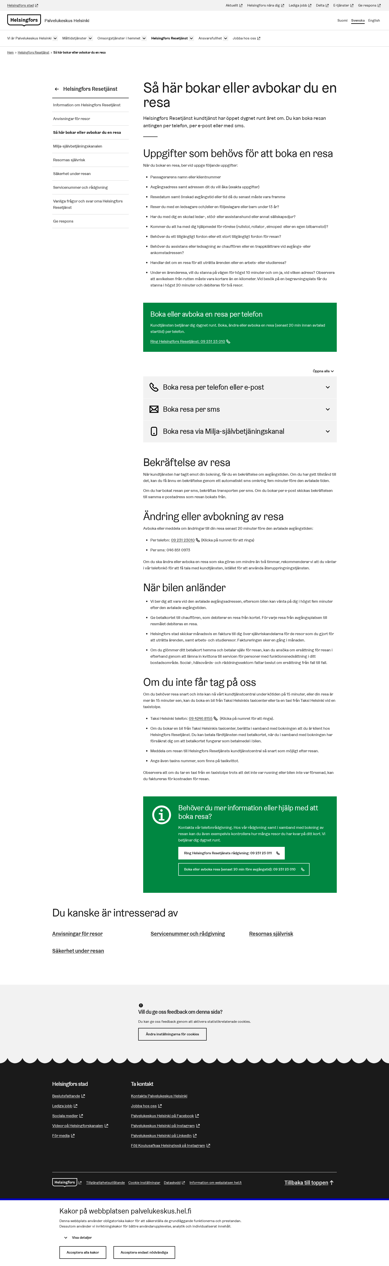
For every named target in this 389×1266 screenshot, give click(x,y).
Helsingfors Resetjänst (33, 52)
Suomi (342, 20)
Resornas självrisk (271, 933)
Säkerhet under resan (78, 950)
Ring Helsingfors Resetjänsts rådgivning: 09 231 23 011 (234, 853)
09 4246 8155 (204, 718)
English (374, 20)
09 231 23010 (186, 540)
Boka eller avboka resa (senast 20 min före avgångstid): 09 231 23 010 (247, 869)
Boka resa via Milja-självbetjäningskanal (223, 431)
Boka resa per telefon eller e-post (213, 387)
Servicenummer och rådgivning (188, 933)
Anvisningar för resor (77, 933)
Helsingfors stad (23, 5)
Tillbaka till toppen (306, 1182)
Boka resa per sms (191, 409)
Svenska (358, 20)
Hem (10, 52)
